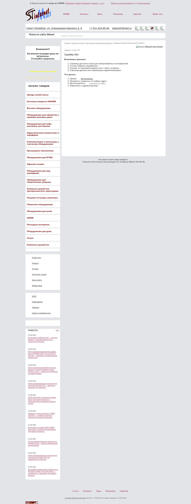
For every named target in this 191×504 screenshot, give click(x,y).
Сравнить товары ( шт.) (93, 3)
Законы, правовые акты (41, 313)
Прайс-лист (36, 258)
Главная (67, 43)
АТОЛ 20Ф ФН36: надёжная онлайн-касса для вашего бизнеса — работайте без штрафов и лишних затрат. (42, 401)
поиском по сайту (97, 83)
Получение (118, 14)
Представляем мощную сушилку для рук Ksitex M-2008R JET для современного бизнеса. (42, 457)
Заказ (99, 14)
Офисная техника (77, 43)
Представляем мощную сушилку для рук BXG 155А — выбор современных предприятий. (43, 443)
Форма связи (37, 286)
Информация (37, 302)
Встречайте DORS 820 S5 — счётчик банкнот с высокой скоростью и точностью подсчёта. (42, 340)
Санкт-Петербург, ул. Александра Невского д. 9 (54, 28)
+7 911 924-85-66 (99, 28)
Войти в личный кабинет (122, 3)
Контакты (84, 14)
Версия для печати (154, 46)
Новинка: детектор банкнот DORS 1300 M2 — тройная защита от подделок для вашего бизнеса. (41, 416)
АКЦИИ (66, 14)
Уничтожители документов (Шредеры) (98, 43)
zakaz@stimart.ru (122, 28)
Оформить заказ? (73, 3)
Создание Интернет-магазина (75, 498)
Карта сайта (37, 280)
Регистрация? (144, 3)
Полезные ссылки (39, 275)
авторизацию (87, 79)
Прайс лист (158, 14)
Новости (35, 263)
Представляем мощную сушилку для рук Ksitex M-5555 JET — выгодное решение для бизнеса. (42, 386)
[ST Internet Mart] (38, 15)
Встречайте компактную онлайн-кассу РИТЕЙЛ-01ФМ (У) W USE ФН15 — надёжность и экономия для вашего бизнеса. (43, 472)
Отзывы (35, 269)
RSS (57, 330)
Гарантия (137, 14)
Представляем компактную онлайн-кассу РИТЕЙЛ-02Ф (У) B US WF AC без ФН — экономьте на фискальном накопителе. (42, 355)
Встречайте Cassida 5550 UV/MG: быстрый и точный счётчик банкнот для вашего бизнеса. (42, 429)
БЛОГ (34, 296)
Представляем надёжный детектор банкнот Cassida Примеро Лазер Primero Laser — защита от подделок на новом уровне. (42, 371)
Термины (35, 308)
